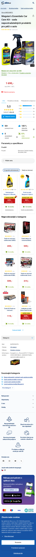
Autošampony (9, 210)
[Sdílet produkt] (33, 16)
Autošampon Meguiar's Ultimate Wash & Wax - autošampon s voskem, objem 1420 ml (9, 193)
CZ (5, 470)
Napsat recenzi (10, 116)
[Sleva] (22, 176)
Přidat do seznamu (9, 92)
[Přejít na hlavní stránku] (6, 3)
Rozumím (18, 542)
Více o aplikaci (9, 490)
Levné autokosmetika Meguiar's (14, 384)
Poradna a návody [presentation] (13, 101)
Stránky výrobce (15, 350)
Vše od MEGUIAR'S (7, 12)
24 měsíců (13, 347)
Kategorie (6, 338)
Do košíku (11, 252)
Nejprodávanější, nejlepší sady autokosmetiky (18, 377)
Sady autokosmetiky (27, 8)
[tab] (3, 101)
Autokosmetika (13, 8)
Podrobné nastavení (18, 548)
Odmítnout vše (18, 553)
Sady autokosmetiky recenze (13, 379)
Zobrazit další (16, 330)
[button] (18, 395)
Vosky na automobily (27, 210)
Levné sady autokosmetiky (12, 382)
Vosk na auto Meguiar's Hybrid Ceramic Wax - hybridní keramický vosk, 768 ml (27, 193)
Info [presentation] (4, 101)
